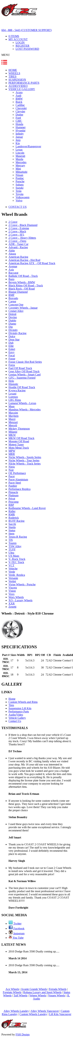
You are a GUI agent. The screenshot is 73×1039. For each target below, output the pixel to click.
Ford (18, 117)
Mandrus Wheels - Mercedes (25, 409)
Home (12, 698)
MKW (12, 434)
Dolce (12, 336)
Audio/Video (16, 714)
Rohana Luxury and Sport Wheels (42, 992)
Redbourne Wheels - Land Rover (27, 508)
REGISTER (22, 45)
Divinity (13, 329)
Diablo (12, 320)
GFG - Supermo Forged (22, 377)
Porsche (20, 181)
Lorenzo (13, 396)
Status (12, 530)
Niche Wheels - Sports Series (25, 457)
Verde (12, 571)
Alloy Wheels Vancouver (45, 1010)
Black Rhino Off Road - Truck (26, 285)
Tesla (18, 190)
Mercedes (21, 162)
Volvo (19, 200)
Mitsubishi (21, 171)
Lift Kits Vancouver (60, 1014)
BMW (19, 98)
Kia (18, 143)
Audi (18, 95)
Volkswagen (22, 197)
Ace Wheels (12, 989)
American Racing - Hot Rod (24, 260)
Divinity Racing (17, 333)
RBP (11, 504)
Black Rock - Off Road (22, 288)
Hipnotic (13, 384)
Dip (11, 326)
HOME (13, 70)
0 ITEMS (14, 36)
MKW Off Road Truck (21, 438)
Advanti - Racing (18, 247)
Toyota (19, 194)
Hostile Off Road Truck (22, 387)
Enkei (12, 349)
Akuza (12, 253)
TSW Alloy (15, 546)
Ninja (12, 466)
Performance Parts (19, 711)
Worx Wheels (16, 597)
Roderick (14, 517)
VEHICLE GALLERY (22, 89)
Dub (11, 342)
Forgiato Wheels (12, 992)
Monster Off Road (19, 441)
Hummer (21, 127)
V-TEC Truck (16, 562)
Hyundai (20, 130)
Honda (19, 124)
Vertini (12, 581)
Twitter (17, 923)
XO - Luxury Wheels (20, 600)
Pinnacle (13, 492)
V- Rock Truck (17, 558)
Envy (12, 352)
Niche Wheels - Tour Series (24, 460)
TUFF (12, 549)
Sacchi (12, 524)
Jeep (18, 140)
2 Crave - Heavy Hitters (22, 237)
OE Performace (17, 473)
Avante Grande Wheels (34, 989)
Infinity (20, 133)
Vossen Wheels (56, 995)
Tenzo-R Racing (18, 536)
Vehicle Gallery (17, 717)
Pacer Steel (15, 482)
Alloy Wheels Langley (16, 1010)
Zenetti (12, 606)
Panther (13, 485)
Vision (12, 590)
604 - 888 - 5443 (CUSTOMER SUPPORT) (26, 30)
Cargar (12, 301)
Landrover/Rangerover (28, 146)
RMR (12, 514)
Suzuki (19, 187)
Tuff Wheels (20, 995)
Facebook (18, 928)
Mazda (19, 159)
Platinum (13, 495)
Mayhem (13, 415)
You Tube (18, 937)
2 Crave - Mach (17, 231)
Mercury (20, 165)
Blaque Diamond (18, 291)
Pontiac (20, 178)
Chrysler (20, 111)
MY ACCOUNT (18, 39)
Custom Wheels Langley (33, 1014)
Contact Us (15, 721)
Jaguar (19, 136)
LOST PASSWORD (27, 48)
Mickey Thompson (19, 428)
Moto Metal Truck (19, 447)
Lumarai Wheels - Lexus (22, 403)
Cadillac (20, 105)
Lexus (19, 149)
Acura (19, 92)
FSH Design (23, 1034)
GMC (19, 120)
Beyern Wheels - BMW (22, 282)
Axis (11, 269)
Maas (12, 406)
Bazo (11, 279)
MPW (12, 450)
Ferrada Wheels (57, 989)
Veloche (13, 568)
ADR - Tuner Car (18, 244)
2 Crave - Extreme (19, 228)
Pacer (12, 476)
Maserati (20, 155)
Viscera (13, 587)
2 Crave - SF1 (16, 234)
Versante (13, 578)
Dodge (19, 114)
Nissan (19, 175)
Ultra (11, 552)
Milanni (13, 431)
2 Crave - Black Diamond (23, 225)
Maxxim (13, 412)
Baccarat (13, 272)
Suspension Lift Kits (20, 708)
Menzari (13, 422)
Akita (12, 250)
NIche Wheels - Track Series (25, 463)
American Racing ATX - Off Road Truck (32, 263)
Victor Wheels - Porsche (22, 584)
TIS (11, 539)
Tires (11, 705)
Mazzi (12, 419)
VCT (11, 565)
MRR (12, 454)
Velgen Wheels (37, 995)
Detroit (12, 314)
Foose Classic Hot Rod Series (25, 361)
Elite (11, 345)
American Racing (18, 256)
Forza (12, 364)
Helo (11, 380)
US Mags (14, 555)
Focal (12, 355)
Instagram (18, 933)
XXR (12, 603)
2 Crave (13, 221)
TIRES (12, 76)
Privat (12, 498)
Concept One (16, 304)
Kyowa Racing (17, 390)
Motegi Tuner (16, 444)
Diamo (12, 323)
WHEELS (14, 73)
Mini (18, 168)
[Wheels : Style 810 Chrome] (12, 639)
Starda (12, 527)
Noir (11, 469)
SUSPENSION (17, 79)
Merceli (13, 425)
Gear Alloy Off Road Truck (24, 371)
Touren (12, 543)
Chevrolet (21, 108)
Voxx (12, 593)
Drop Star (14, 339)
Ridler (12, 511)
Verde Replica (17, 574)
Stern (11, 533)
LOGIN (20, 42)
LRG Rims (15, 399)
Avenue (13, 266)
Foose (12, 358)
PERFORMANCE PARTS (24, 82)
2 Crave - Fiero (17, 240)
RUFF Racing (16, 520)
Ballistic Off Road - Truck (23, 275)
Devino (13, 317)
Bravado (13, 298)
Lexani (12, 393)
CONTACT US (18, 206)
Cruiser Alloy (16, 310)
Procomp (14, 501)
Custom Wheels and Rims (23, 701)
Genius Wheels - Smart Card (25, 374)
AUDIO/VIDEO (18, 85)
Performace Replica (19, 489)
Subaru (20, 184)
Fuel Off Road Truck (20, 368)
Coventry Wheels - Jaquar (23, 307)
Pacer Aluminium (18, 479)
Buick (19, 101)
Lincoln (20, 152)
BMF (12, 295)
